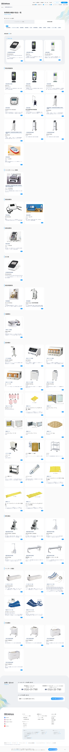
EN (45, 2)
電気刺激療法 (8, 27)
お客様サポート (40, 4)
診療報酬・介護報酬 (41, 719)
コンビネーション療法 (15, 27)
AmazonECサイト (56, 732)
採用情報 (42, 2)
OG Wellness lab (26, 735)
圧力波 (31, 27)
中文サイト (43, 733)
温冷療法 (44, 27)
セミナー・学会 (53, 714)
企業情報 (37, 2)
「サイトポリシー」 (17, 749)
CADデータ (24, 726)
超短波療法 (26, 27)
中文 (47, 2)
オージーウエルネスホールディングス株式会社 (31, 732)
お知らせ (34, 2)
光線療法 (40, 27)
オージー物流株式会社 (27, 737)
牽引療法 (49, 27)
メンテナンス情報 (40, 717)
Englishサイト (44, 732)
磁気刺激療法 (35, 27)
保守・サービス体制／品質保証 (42, 715)
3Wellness (25, 736)
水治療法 (59, 27)
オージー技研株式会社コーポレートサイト (30, 733)
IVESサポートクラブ (57, 733)
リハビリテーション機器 (19, 21)
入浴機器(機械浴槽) (26, 719)
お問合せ (64, 2)
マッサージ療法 (54, 27)
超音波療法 (21, 27)
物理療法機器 (49, 21)
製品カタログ (25, 723)
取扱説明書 (25, 725)
